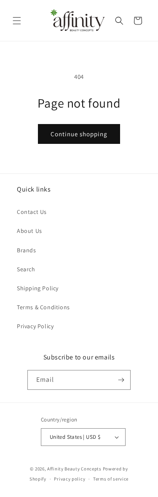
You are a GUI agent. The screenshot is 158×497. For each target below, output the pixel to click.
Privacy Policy (35, 326)
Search (26, 269)
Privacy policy (69, 479)
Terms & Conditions (43, 307)
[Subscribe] (121, 380)
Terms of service (111, 479)
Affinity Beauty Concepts (74, 469)
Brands (26, 250)
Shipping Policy (38, 288)
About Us (29, 231)
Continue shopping (79, 134)
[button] (17, 20)
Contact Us (32, 212)
